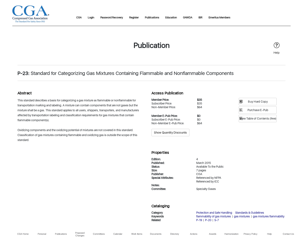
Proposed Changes (80, 234)
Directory (174, 234)
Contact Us (288, 234)
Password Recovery (111, 17)
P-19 (199, 220)
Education (171, 17)
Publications (152, 17)
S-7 (216, 220)
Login (91, 17)
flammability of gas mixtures (213, 216)
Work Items (136, 234)
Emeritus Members (219, 17)
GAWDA (187, 17)
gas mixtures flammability (268, 216)
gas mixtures (242, 216)
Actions (193, 234)
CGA (79, 17)
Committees (99, 234)
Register (134, 17)
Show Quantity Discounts (170, 132)
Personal (42, 234)
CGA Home (23, 234)
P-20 (208, 220)
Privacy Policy (250, 234)
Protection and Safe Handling (214, 212)
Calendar (117, 234)
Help (269, 234)
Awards (212, 234)
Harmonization (231, 234)
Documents (155, 234)
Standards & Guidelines (249, 212)
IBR (200, 17)
